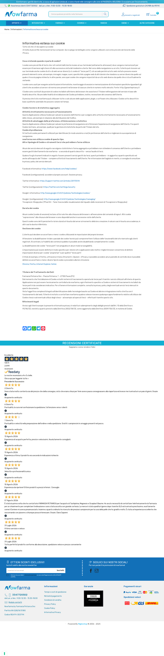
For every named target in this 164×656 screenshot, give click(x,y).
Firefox (33, 264)
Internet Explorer (43, 264)
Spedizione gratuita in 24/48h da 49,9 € (142, 6)
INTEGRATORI (37, 23)
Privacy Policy (50, 604)
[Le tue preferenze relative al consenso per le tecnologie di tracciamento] (4, 653)
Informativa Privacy (52, 612)
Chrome (25, 264)
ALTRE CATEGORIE (147, 23)
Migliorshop (82, 624)
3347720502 (19, 594)
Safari (53, 264)
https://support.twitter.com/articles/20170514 (60, 181)
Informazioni (16, 29)
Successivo (19, 382)
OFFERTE (16, 23)
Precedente (9, 382)
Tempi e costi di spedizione (55, 592)
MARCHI (104, 23)
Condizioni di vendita (52, 600)
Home (6, 29)
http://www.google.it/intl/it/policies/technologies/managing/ (70, 199)
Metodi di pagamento (53, 596)
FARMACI (59, 23)
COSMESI (81, 23)
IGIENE (124, 23)
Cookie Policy (49, 608)
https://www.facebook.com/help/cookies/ (59, 169)
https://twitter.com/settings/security (59, 187)
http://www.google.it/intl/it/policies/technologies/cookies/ (65, 193)
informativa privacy (30, 575)
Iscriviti (60, 570)
